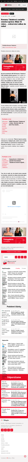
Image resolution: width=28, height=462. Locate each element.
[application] (14, 96)
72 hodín (24, 268)
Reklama (3, 440)
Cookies (3, 447)
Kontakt (2, 439)
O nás (2, 436)
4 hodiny (18, 268)
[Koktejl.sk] (8, 5)
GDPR (2, 449)
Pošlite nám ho (11, 262)
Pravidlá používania (5, 445)
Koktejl (2, 434)
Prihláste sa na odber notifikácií (14, 251)
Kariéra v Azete (4, 443)
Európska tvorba (4, 451)
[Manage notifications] (25, 456)
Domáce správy (5, 13)
